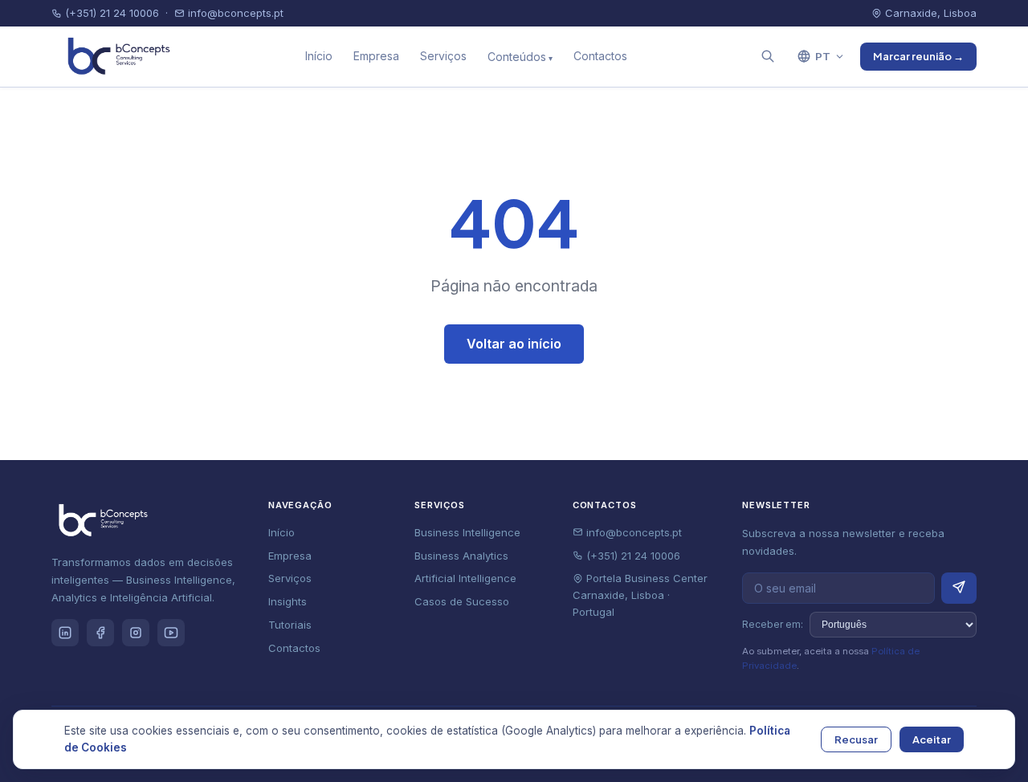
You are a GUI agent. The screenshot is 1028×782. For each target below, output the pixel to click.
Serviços (443, 56)
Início (318, 56)
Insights (287, 601)
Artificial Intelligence (465, 578)
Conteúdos (516, 56)
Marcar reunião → (918, 56)
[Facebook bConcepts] (100, 632)
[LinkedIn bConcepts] (65, 632)
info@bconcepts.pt (234, 12)
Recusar (856, 739)
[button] (767, 56)
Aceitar (931, 739)
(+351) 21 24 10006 (110, 12)
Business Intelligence (467, 532)
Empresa (376, 56)
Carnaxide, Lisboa (929, 12)
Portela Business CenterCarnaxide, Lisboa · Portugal (640, 595)
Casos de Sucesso (461, 601)
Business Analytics (461, 555)
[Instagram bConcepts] (135, 632)
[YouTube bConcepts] (171, 632)
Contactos (600, 56)
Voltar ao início (514, 344)
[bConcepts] (114, 56)
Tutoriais (290, 624)
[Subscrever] (959, 588)
